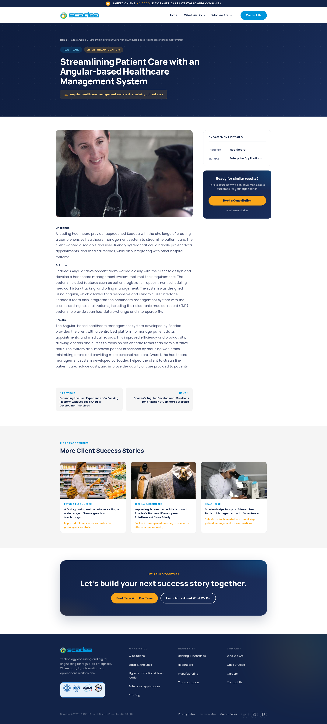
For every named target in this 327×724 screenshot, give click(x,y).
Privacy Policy (186, 714)
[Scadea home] (79, 15)
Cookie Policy (228, 714)
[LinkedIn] (245, 714)
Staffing (134, 695)
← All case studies (237, 210)
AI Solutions (137, 656)
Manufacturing (188, 674)
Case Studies (78, 39)
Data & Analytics (140, 665)
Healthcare (185, 665)
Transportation (188, 682)
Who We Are (220, 15)
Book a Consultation (237, 200)
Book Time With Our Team (134, 598)
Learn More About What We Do (188, 598)
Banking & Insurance (192, 656)
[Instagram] (254, 714)
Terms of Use (208, 714)
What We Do (193, 15)
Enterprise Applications (144, 686)
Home (173, 15)
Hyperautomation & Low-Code (146, 675)
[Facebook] (263, 714)
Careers (232, 674)
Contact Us (254, 15)
